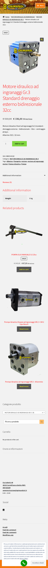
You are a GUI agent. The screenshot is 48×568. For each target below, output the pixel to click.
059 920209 (6, 488)
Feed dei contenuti (9, 530)
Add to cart (19, 143)
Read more (24, 329)
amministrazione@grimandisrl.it (15, 490)
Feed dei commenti (9, 532)
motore (24, 161)
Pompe (23, 164)
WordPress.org (8, 535)
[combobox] (24, 412)
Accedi (5, 527)
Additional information (12, 175)
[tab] (24, 175)
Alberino (10, 161)
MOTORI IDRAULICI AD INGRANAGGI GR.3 (24, 159)
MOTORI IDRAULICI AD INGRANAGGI (23, 17)
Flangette (17, 161)
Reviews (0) (7, 182)
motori (5, 164)
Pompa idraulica (15, 164)
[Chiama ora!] (24, 563)
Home (7, 17)
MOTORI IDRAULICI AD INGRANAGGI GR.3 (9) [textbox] (23, 413)
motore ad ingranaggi (36, 161)
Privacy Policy (24, 558)
